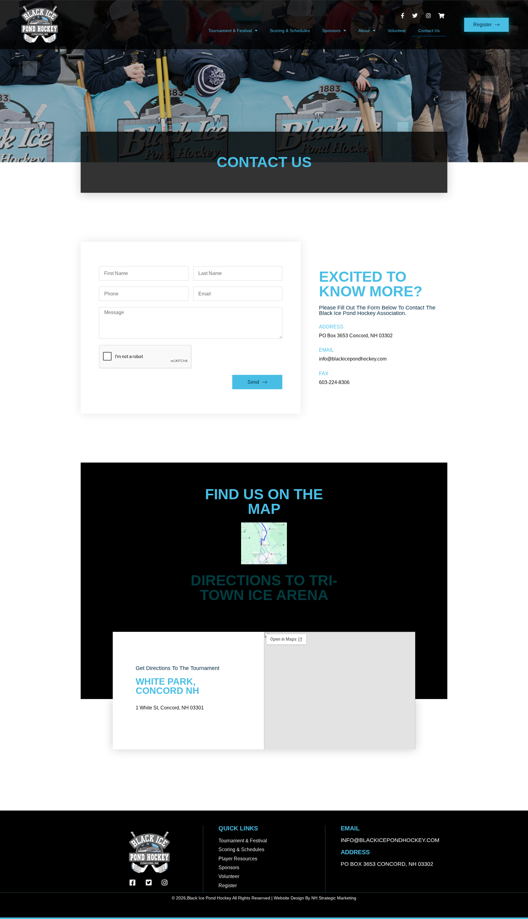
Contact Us (429, 30)
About (364, 30)
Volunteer (397, 30)
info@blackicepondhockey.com (390, 840)
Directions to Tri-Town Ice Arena (264, 587)
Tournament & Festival (230, 30)
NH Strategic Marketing (333, 897)
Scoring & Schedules (290, 30)
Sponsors (331, 30)
